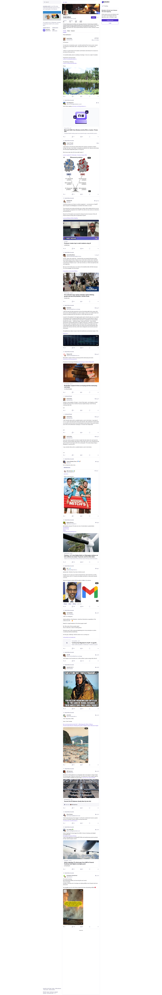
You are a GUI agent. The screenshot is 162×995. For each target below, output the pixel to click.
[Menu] (98, 17)
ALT (97, 93)
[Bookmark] (89, 96)
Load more (81, 930)
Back (66, 2)
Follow (93, 17)
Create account (110, 20)
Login (110, 23)
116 (70, 21)
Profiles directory (58, 988)
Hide (97, 68)
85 (63, 21)
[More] (98, 96)
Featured (73, 30)
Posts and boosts (67, 34)
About (50, 988)
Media (68, 30)
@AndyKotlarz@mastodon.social (69, 18)
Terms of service (52, 989)
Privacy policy (45, 989)
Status (53, 988)
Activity (64, 30)
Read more (65, 333)
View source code (50, 993)
